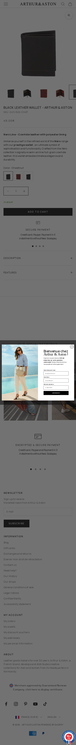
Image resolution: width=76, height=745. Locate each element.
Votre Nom (46, 377)
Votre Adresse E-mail (49, 370)
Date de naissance (49, 384)
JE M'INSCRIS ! (56, 393)
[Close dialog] (71, 347)
